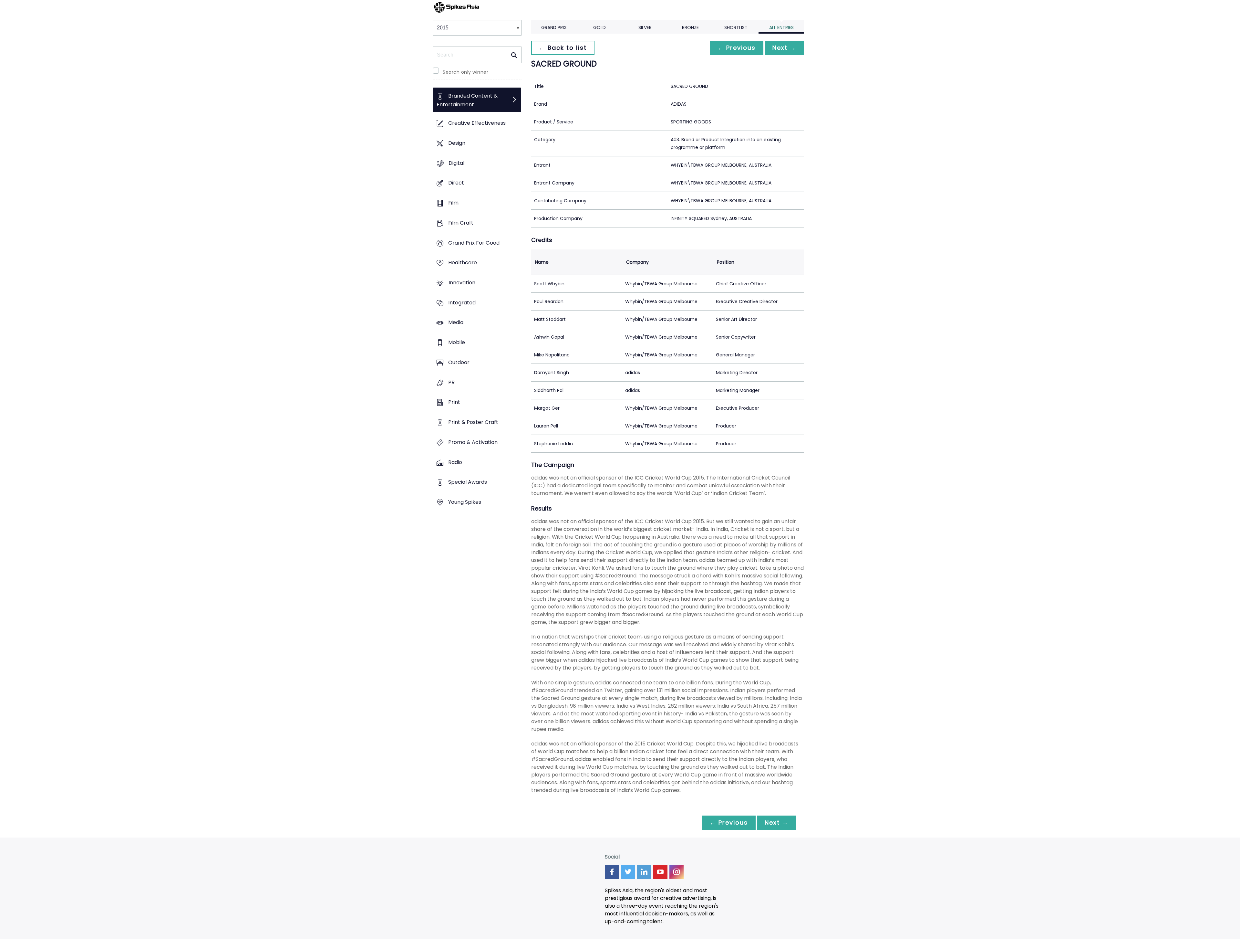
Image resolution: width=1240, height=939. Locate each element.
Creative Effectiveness (477, 123)
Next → (784, 48)
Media (455, 322)
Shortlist (736, 27)
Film (453, 202)
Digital (456, 163)
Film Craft (460, 223)
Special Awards (467, 482)
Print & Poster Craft (473, 422)
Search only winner (465, 72)
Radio (455, 462)
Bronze (690, 27)
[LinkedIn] (644, 872)
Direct (456, 183)
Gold (599, 27)
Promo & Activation (473, 442)
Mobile (456, 342)
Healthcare (462, 263)
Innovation (462, 282)
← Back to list (563, 48)
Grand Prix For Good (474, 243)
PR (451, 382)
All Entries (781, 27)
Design (456, 143)
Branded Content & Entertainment (467, 100)
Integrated (462, 302)
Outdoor (459, 362)
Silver (645, 27)
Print (454, 402)
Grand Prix (554, 27)
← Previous (737, 48)
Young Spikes (464, 502)
